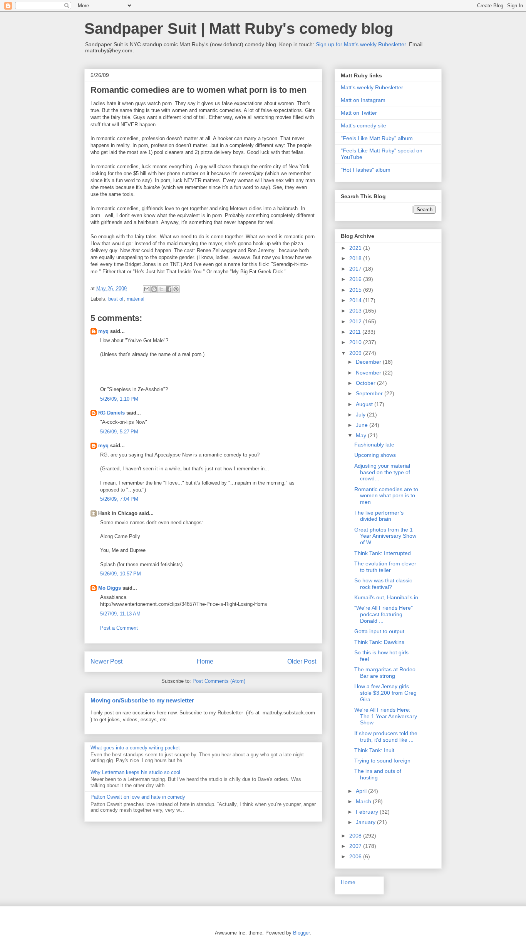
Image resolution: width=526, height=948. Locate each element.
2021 (356, 248)
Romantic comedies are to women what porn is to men (386, 495)
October (366, 383)
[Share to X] (161, 289)
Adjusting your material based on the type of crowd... (382, 472)
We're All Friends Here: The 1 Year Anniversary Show (385, 716)
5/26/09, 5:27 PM (119, 432)
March (364, 801)
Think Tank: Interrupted (382, 553)
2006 (356, 856)
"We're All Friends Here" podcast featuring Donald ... (383, 614)
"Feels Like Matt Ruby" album (377, 138)
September (370, 393)
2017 (356, 269)
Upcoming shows (375, 455)
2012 (356, 321)
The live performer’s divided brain (379, 516)
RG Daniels (111, 413)
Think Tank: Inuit (374, 750)
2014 (356, 300)
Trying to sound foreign (382, 760)
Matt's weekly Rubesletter (372, 87)
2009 (356, 353)
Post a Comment (119, 628)
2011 (355, 332)
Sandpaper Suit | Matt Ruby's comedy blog (238, 28)
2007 (356, 846)
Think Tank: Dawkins (379, 642)
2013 (356, 311)
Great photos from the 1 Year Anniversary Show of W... (385, 536)
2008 (356, 836)
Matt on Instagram (363, 100)
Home (205, 661)
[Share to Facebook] (169, 289)
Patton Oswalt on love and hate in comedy (137, 797)
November (369, 373)
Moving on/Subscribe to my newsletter (142, 700)
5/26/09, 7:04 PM (119, 499)
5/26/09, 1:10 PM (119, 399)
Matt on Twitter (359, 113)
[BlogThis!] (154, 289)
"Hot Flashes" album (365, 170)
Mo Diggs (109, 588)
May (362, 435)
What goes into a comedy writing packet (135, 748)
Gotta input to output (379, 631)
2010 (356, 342)
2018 (356, 258)
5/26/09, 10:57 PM (120, 574)
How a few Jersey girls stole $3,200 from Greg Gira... (385, 692)
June (362, 425)
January (366, 822)
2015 (356, 290)
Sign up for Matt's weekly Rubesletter (361, 44)
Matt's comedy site (363, 125)
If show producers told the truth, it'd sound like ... (385, 736)
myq (103, 331)
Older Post (301, 661)
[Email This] (147, 289)
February (368, 812)
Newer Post (106, 661)
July (361, 414)
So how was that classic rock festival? (383, 583)
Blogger (301, 933)
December (369, 362)
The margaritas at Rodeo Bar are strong (384, 672)
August (365, 404)
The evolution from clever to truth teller (385, 566)
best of (116, 299)
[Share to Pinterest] (176, 289)
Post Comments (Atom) (219, 681)
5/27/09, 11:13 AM (120, 614)
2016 (356, 279)
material (135, 299)
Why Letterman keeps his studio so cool (135, 772)
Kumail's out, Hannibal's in (386, 597)
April (362, 791)
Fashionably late (374, 444)
